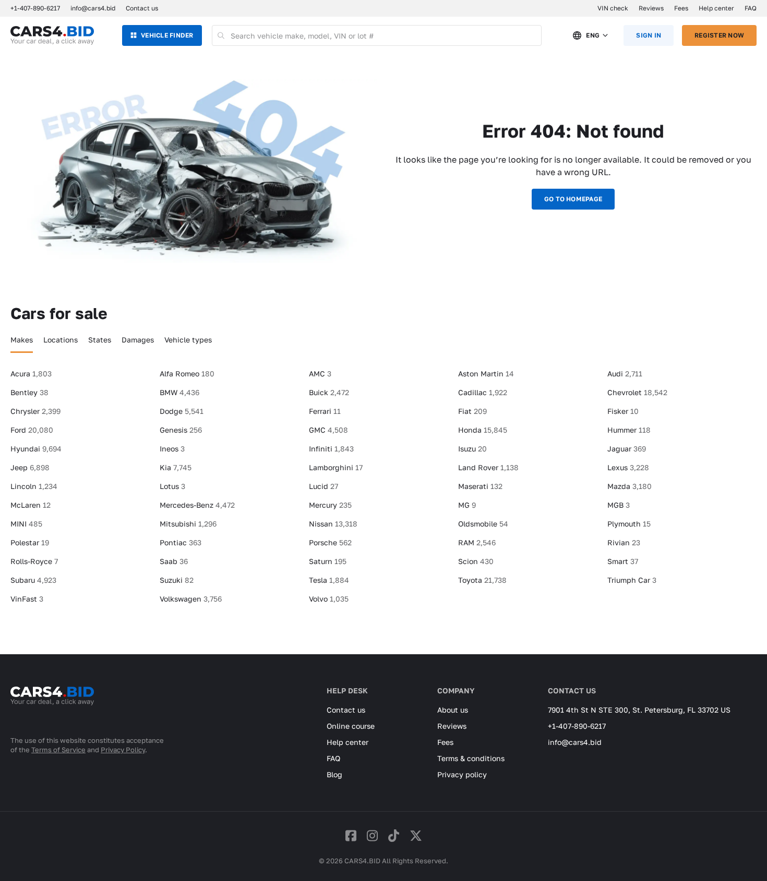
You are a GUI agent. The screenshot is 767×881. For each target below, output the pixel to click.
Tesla (329, 580)
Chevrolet (637, 392)
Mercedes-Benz (197, 504)
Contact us (142, 8)
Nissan (333, 523)
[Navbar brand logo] (52, 35)
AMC (320, 373)
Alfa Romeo (187, 373)
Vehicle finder (167, 35)
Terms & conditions (471, 758)
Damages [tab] (138, 339)
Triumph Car (631, 580)
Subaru (33, 580)
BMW (179, 392)
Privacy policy (462, 774)
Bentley (29, 392)
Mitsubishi (188, 523)
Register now (719, 35)
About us (452, 709)
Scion (476, 561)
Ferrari (325, 411)
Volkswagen (191, 598)
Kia (175, 467)
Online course (351, 725)
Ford (31, 429)
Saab (174, 561)
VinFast (26, 598)
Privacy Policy (123, 749)
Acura (31, 373)
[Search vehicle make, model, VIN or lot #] (221, 35)
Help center (716, 8)
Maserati (480, 486)
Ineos (172, 448)
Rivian (623, 542)
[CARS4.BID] (52, 709)
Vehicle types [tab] (188, 339)
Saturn (327, 561)
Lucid (323, 486)
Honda (482, 429)
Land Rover (488, 467)
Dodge (181, 411)
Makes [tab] (21, 339)
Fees (681, 8)
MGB (618, 504)
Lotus (172, 486)
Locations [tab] (60, 339)
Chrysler (35, 411)
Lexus (628, 467)
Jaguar (626, 448)
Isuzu (472, 448)
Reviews (651, 8)
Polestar (29, 542)
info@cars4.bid (92, 8)
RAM (477, 542)
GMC (328, 429)
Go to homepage (573, 199)
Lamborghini (336, 467)
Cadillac (482, 392)
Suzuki (177, 580)
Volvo (329, 598)
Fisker (623, 411)
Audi (624, 373)
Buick (329, 392)
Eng (593, 35)
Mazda (629, 486)
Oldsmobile (483, 523)
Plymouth (629, 523)
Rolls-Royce (34, 561)
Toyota (482, 580)
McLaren (30, 504)
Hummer (629, 429)
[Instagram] (372, 835)
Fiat (472, 411)
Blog (334, 774)
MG (467, 504)
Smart (622, 561)
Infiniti (331, 448)
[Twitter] (416, 835)
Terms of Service (58, 749)
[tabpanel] (383, 491)
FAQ (751, 8)
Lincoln (33, 486)
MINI (26, 523)
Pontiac (180, 542)
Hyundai (36, 448)
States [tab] (99, 339)
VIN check (612, 8)
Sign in (648, 35)
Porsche (330, 542)
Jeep (30, 467)
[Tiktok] (393, 835)
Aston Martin (486, 373)
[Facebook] (350, 835)
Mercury (330, 504)
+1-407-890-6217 (577, 725)
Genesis (181, 429)
